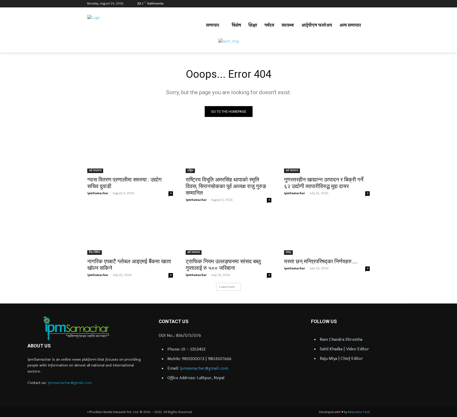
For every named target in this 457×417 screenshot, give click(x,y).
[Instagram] (352, 4)
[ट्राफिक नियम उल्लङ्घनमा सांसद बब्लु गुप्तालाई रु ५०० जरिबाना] (228, 233)
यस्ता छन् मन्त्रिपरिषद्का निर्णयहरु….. (321, 261)
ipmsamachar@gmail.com (70, 383)
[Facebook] (345, 4)
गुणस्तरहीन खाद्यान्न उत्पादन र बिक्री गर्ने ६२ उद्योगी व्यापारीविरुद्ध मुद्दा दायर (323, 182)
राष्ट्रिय (190, 171)
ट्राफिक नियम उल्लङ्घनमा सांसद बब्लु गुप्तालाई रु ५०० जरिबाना (223, 264)
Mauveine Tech (359, 412)
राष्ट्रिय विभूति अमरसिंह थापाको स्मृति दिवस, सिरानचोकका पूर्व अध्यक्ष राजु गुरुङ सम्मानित (226, 186)
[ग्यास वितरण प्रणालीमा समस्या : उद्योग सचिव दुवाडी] (130, 151)
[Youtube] (367, 4)
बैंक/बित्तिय (94, 252)
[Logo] (76, 328)
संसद (288, 252)
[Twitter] (359, 4)
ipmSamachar (97, 193)
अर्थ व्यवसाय (95, 171)
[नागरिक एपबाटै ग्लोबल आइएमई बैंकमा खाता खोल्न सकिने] (130, 233)
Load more (227, 286)
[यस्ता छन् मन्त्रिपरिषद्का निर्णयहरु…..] (327, 233)
